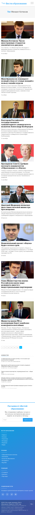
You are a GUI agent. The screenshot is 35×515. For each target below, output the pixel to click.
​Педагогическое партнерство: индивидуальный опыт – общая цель (17, 371)
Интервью (4, 441)
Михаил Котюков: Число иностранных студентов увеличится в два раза (13, 43)
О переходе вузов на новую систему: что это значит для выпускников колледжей (15, 359)
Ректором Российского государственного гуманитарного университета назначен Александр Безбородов (17, 123)
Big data (4, 462)
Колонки (4, 437)
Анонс (9, 382)
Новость (19, 39)
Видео (3, 444)
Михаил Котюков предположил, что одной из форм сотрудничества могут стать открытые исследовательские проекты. (17, 291)
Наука (3, 241)
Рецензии (4, 442)
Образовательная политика (10, 118)
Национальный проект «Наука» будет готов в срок (16, 244)
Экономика (5, 456)
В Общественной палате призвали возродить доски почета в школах (16, 386)
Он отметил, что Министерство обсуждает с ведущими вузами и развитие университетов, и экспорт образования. (15, 49)
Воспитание (10, 374)
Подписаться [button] (28, 419)
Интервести (5, 460)
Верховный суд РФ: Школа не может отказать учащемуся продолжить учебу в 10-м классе (15, 365)
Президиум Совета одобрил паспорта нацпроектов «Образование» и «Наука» (14, 166)
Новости (4, 435)
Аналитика (5, 439)
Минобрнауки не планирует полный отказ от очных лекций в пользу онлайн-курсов (17, 81)
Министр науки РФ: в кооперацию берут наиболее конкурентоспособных (15, 323)
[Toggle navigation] (32, 3)
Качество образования (8, 39)
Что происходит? (12, 368)
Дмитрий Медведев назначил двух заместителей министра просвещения (15, 207)
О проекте (5, 472)
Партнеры (5, 476)
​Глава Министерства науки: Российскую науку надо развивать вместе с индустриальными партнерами (16, 284)
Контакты (4, 474)
